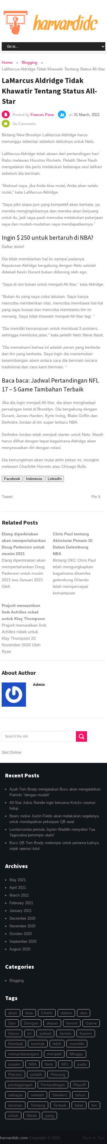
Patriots (15, 1074)
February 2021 (21, 903)
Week (32, 1115)
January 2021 (20, 911)
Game (91, 1023)
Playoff (79, 1084)
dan (83, 1013)
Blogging (16, 980)
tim (94, 1105)
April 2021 (17, 887)
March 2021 (19, 895)
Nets (49, 1064)
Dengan (31, 1023)
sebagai (15, 1095)
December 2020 (22, 918)
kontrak (38, 1043)
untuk (13, 1115)
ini (29, 1033)
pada (81, 1064)
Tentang (38, 1105)
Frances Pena (42, 115)
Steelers (59, 1095)
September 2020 (23, 941)
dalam (66, 1013)
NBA (33, 1064)
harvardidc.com (14, 1137)
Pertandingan (53, 1084)
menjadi (54, 1054)
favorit (71, 1023)
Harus (13, 1033)
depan (52, 1023)
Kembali (15, 1043)
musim (14, 1064)
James (65, 1033)
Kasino (86, 1033)
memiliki (77, 1043)
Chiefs (47, 1013)
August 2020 (19, 949)
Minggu (76, 1054)
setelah (37, 1095)
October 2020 (20, 934)
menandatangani (23, 1054)
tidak (79, 1105)
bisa (29, 1013)
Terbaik (59, 1105)
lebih (57, 1043)
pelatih (36, 1074)
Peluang (58, 1074)
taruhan (15, 1105)
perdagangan (20, 1084)
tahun (80, 1095)
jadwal (45, 1033)
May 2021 (17, 880)
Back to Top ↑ (95, 1137)
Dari (12, 1023)
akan (12, 1013)
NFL (65, 1064)
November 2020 (22, 926)
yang (49, 1115)
